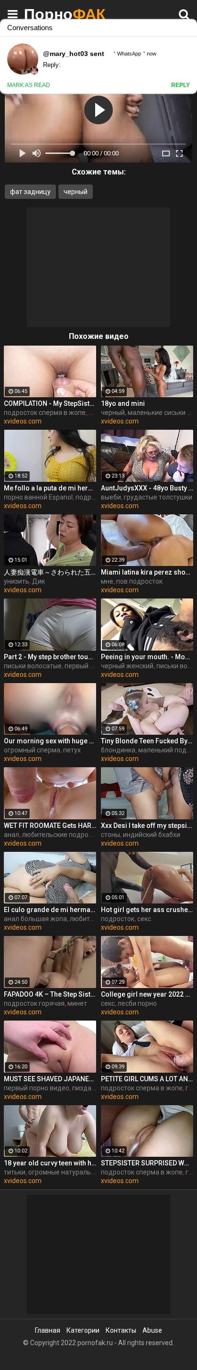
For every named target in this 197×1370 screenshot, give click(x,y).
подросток (117, 919)
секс (144, 919)
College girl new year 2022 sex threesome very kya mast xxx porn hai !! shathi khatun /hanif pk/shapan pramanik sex (147, 994)
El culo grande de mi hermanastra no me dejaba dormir (50, 909)
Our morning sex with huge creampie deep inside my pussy (50, 741)
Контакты (121, 1330)
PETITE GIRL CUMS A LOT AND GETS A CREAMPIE (147, 1079)
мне (107, 581)
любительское (92, 919)
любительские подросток (62, 834)
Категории (82, 1330)
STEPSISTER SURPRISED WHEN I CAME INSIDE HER (147, 1163)
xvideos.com (23, 421)
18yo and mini (123, 403)
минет (77, 1003)
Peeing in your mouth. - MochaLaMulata (147, 657)
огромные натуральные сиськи (77, 1172)
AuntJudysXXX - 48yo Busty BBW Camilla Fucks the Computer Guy (147, 488)
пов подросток (139, 581)
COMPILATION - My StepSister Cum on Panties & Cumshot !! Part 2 (50, 403)
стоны (110, 834)
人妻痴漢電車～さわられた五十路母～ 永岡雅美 (50, 572)
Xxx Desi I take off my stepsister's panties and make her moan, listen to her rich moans (147, 825)
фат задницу (30, 192)
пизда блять (91, 1088)
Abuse (152, 1330)
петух (72, 750)
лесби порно (137, 1003)
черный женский (127, 666)
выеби (111, 497)
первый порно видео (36, 1088)
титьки (14, 1172)
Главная (47, 1330)
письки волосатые (33, 666)
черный (76, 192)
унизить (16, 581)
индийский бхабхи (151, 834)
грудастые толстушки (158, 497)
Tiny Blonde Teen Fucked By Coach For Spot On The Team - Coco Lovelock (147, 741)
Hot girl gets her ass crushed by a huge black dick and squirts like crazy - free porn (147, 909)
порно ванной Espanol (38, 497)
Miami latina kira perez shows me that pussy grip (147, 572)
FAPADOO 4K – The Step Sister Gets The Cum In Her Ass (50, 994)
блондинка (118, 750)
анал (11, 834)
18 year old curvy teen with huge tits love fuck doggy (50, 1163)
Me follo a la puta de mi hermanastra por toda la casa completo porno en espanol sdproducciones (50, 488)
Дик (38, 581)
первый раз (83, 666)
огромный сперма (32, 750)
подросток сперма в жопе (45, 412)
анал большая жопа (35, 919)
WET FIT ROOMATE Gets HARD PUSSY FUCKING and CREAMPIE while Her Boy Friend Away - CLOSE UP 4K (50, 825)
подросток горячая (34, 1003)
